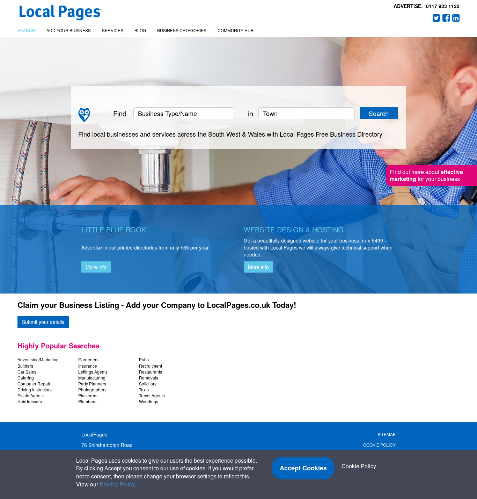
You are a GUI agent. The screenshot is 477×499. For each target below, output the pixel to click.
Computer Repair (33, 383)
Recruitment (150, 366)
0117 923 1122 (443, 5)
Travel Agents (152, 395)
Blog (140, 30)
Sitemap (386, 434)
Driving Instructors (34, 389)
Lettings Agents (93, 372)
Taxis (144, 389)
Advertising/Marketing (38, 359)
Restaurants (150, 372)
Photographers (92, 389)
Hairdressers (29, 401)
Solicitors (147, 383)
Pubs (144, 359)
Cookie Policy (379, 445)
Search (26, 30)
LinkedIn (456, 18)
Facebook (446, 18)
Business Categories (181, 30)
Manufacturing (91, 378)
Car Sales (26, 372)
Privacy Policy (117, 484)
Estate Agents (30, 395)
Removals (148, 378)
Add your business (68, 30)
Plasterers (87, 395)
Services (112, 30)
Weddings (148, 401)
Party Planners (92, 383)
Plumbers (87, 401)
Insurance (87, 366)
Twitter (436, 18)
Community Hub (236, 30)
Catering (25, 378)
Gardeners (88, 359)
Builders (25, 366)
